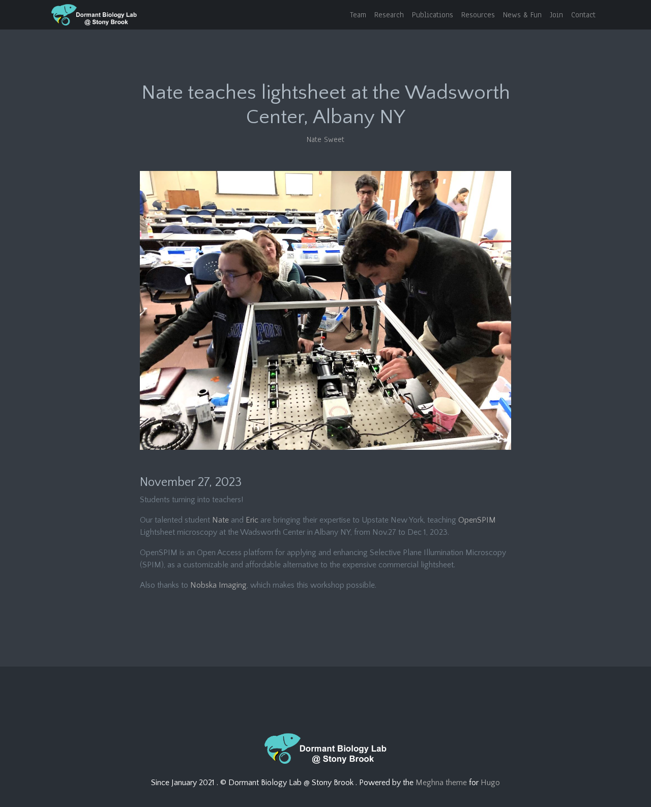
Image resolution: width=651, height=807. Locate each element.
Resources (478, 15)
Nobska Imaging (218, 585)
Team (358, 15)
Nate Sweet (325, 139)
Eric (252, 520)
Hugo (490, 782)
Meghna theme (441, 782)
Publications (432, 15)
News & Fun (522, 15)
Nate (220, 520)
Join (556, 15)
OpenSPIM (477, 520)
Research (389, 15)
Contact (583, 15)
